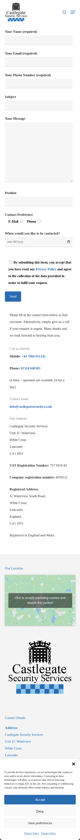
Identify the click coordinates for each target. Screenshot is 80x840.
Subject (10, 97)
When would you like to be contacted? (32, 233)
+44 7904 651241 (34, 356)
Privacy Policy (31, 833)
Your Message (15, 118)
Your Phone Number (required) (28, 75)
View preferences (40, 823)
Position (10, 193)
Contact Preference (19, 214)
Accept (40, 799)
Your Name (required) (21, 31)
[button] (73, 764)
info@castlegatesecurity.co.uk (31, 406)
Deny (40, 811)
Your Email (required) (21, 53)
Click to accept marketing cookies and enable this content (40, 600)
